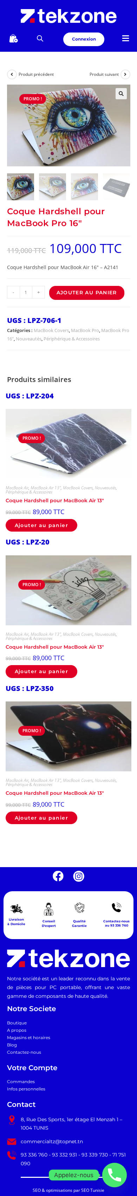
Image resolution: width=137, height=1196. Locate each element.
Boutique (17, 1023)
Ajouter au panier (87, 292)
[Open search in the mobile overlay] (40, 38)
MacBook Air (17, 488)
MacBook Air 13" (46, 488)
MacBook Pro (85, 330)
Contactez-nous (24, 1052)
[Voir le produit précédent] (12, 74)
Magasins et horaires (28, 1037)
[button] (125, 38)
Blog (12, 1045)
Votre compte (32, 1068)
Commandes (21, 1081)
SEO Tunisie (92, 1190)
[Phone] (114, 1175)
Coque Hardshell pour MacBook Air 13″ (55, 500)
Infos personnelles (26, 1089)
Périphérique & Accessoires (72, 339)
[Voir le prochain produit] (125, 74)
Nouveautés (28, 339)
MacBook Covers (51, 330)
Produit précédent (36, 74)
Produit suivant (104, 74)
